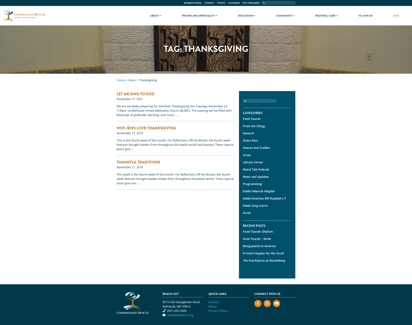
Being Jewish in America (259, 246)
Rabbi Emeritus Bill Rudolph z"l (264, 198)
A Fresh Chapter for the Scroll (263, 253)
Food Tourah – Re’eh (257, 239)
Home (121, 80)
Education (245, 16)
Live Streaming (251, 3)
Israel (247, 155)
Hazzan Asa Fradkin (256, 148)
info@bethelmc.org (180, 315)
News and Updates (256, 177)
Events (221, 3)
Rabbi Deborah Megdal (258, 191)
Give (396, 16)
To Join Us (366, 16)
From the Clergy (254, 126)
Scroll (247, 213)
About (154, 16)
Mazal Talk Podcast (256, 169)
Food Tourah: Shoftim (258, 231)
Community (284, 16)
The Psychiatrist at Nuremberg (264, 260)
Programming (252, 184)
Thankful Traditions (138, 162)
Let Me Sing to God (135, 94)
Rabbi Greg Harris (255, 206)
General (248, 133)
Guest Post (250, 140)
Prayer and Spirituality (198, 16)
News (132, 80)
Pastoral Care (325, 16)
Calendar (234, 3)
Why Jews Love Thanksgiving (146, 128)
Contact (209, 3)
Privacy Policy (218, 311)
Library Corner (253, 162)
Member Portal (193, 3)
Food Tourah (251, 119)
